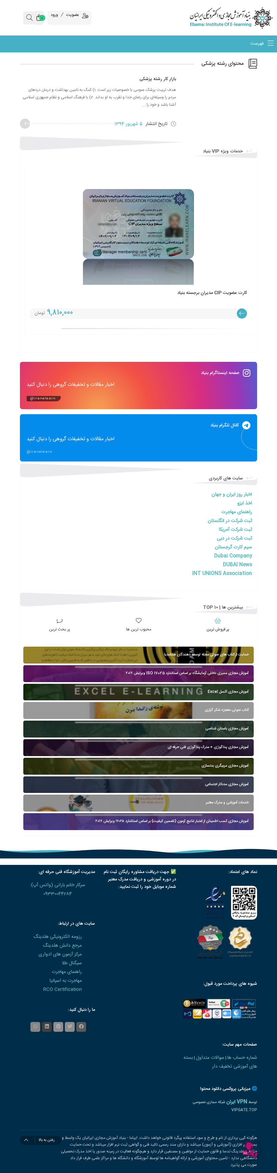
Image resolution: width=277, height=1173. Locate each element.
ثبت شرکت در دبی (234, 538)
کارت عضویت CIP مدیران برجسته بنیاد (212, 293)
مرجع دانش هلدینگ (62, 946)
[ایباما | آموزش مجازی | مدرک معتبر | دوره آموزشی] (242, 18)
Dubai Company (233, 556)
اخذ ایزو (244, 503)
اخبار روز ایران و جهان (231, 495)
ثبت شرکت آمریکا (235, 530)
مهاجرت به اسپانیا (66, 981)
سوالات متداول (210, 1058)
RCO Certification (62, 989)
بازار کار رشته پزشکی (158, 79)
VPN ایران (236, 1102)
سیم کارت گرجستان (233, 547)
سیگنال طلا (72, 963)
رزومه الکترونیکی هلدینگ (57, 937)
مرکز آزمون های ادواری (60, 954)
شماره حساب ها (242, 1058)
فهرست (257, 44)
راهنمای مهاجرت (236, 512)
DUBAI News (237, 565)
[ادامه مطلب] (25, 124)
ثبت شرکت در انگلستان (230, 521)
